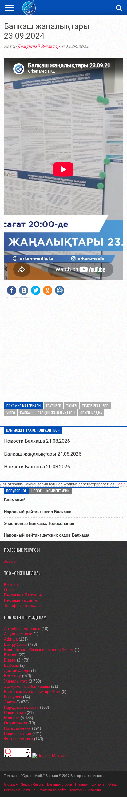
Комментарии (57, 490)
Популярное (16, 490)
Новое (36, 490)
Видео (10, 660)
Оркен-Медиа (91, 412)
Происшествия (17, 733)
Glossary (11, 784)
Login (121, 484)
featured (53, 405)
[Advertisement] (63, 347)
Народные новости (21, 707)
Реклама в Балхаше (23, 595)
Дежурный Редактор (38, 46)
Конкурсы (13, 697)
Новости (11, 718)
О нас (9, 589)
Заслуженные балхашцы (27, 686)
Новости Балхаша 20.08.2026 (37, 467)
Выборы (11, 665)
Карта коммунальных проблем (32, 691)
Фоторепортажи (18, 739)
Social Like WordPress (18, 298)
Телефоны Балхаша (23, 605)
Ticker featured (95, 405)
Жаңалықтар (15, 681)
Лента (9, 702)
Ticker (71, 405)
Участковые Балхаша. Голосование (39, 523)
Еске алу (12, 676)
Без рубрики (15, 644)
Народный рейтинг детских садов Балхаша (46, 535)
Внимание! (14, 500)
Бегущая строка (59, 784)
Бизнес (10, 655)
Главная (81, 784)
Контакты (12, 584)
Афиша (11, 639)
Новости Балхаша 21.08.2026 (37, 441)
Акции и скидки (18, 634)
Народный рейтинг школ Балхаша (37, 511)
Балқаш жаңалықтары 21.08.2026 (42, 454)
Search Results (32, 784)
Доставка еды (17, 670)
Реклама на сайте (20, 600)
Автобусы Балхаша (22, 628)
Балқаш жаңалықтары (56, 412)
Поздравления (17, 728)
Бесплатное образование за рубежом (38, 649)
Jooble (10, 561)
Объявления (15, 723)
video (10, 412)
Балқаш (26, 412)
